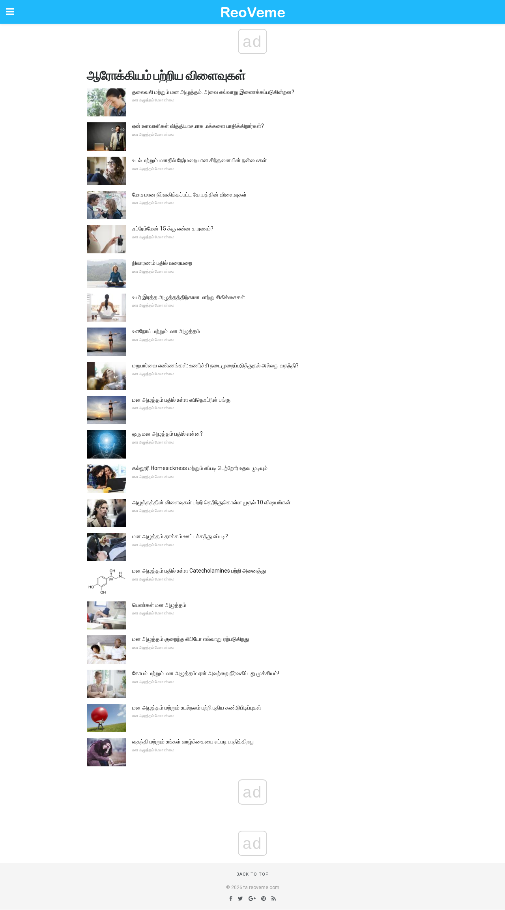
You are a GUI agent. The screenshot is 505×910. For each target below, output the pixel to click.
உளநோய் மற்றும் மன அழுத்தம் (166, 331)
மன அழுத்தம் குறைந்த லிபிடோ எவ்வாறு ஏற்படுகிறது (190, 639)
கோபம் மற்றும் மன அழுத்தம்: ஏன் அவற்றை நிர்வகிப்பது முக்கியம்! (205, 673)
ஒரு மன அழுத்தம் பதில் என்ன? (167, 434)
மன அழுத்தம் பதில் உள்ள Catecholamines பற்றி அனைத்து (199, 570)
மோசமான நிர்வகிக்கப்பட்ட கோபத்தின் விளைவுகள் (189, 194)
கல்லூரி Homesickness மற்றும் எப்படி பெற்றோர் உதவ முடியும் (199, 468)
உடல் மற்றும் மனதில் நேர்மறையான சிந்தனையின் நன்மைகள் (199, 160)
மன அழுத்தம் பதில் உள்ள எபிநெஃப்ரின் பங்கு (181, 400)
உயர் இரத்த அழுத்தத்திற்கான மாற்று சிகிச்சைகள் (188, 297)
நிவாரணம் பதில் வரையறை (162, 263)
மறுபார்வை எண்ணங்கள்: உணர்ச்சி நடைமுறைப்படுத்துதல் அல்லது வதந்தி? (215, 365)
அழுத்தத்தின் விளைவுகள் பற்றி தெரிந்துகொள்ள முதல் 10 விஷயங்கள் (211, 502)
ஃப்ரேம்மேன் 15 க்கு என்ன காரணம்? (172, 228)
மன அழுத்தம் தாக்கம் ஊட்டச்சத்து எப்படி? (180, 536)
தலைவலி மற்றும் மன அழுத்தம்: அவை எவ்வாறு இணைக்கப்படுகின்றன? (213, 92)
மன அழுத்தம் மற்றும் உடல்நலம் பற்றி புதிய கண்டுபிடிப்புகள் (196, 707)
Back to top (252, 874)
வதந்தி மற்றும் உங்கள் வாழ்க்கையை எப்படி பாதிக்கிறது (193, 741)
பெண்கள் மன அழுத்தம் (159, 605)
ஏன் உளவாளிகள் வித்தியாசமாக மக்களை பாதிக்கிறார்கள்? (198, 126)
